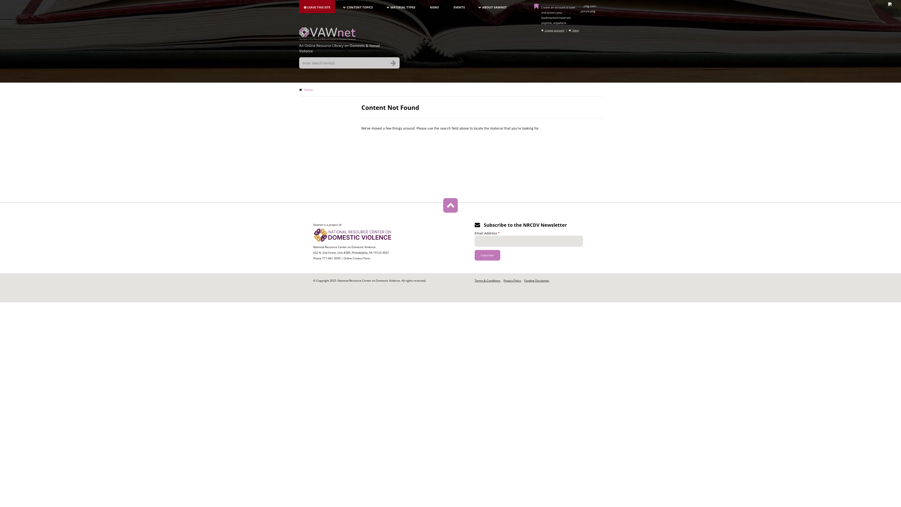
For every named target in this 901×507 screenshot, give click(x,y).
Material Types (402, 7)
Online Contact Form (357, 258)
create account (554, 30)
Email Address (486, 233)
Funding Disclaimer (536, 281)
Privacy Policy (512, 281)
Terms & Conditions (487, 281)
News (434, 7)
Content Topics (360, 7)
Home (308, 90)
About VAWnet (494, 7)
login (575, 30)
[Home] (327, 39)
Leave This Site (318, 7)
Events (459, 7)
